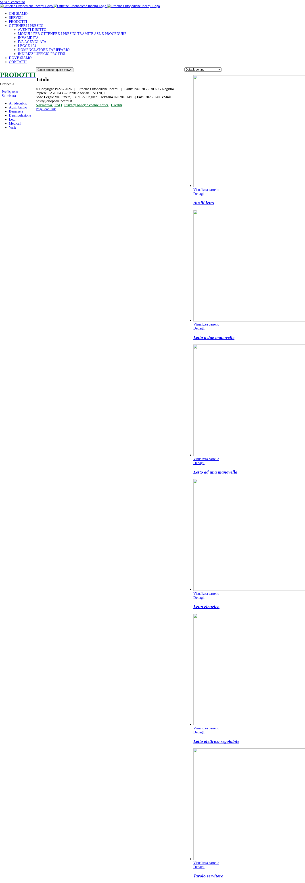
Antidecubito (18, 103)
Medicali (15, 123)
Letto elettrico (206, 606)
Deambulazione (20, 115)
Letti (12, 119)
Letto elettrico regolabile (216, 741)
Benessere (16, 111)
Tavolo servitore (208, 875)
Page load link (46, 109)
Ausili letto (203, 202)
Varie (12, 127)
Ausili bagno (18, 107)
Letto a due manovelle (213, 337)
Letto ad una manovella (215, 472)
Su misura (9, 96)
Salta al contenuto (12, 2)
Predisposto (10, 92)
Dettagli (199, 194)
